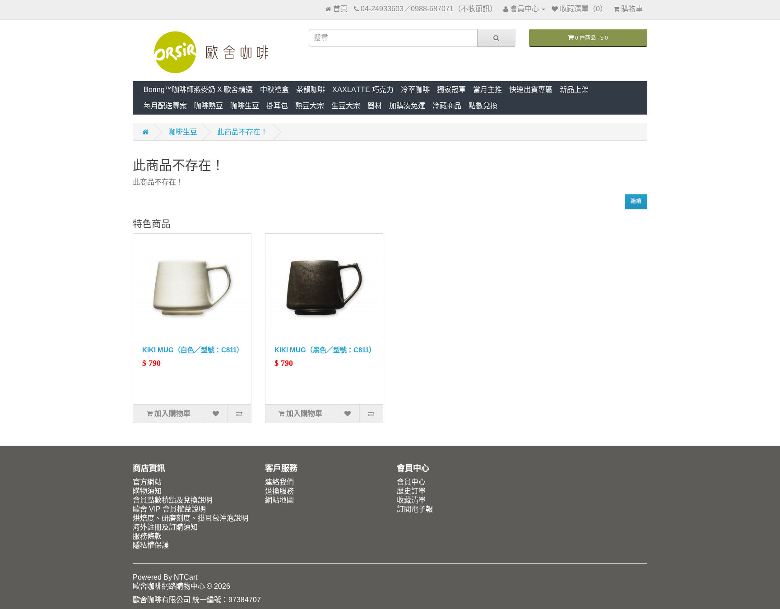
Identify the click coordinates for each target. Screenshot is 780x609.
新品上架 (574, 89)
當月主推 (487, 89)
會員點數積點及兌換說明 (172, 500)
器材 (374, 106)
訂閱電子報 (415, 509)
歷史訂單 (411, 491)
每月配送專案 (165, 106)
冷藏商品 (446, 106)
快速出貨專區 (530, 89)
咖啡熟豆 (208, 106)
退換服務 (279, 491)
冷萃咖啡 (415, 89)
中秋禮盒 (274, 89)
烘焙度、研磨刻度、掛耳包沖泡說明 (190, 518)
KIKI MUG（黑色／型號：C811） (325, 350)
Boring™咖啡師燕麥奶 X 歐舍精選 (198, 89)
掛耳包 (277, 106)
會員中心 (411, 482)
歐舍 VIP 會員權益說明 (169, 509)
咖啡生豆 (244, 106)
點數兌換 (483, 106)
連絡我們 (279, 482)
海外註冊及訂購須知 (165, 527)
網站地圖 (279, 500)
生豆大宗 (345, 106)
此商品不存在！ (242, 132)
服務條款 (147, 536)
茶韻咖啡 (310, 89)
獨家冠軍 (451, 89)
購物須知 (147, 491)
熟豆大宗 (309, 106)
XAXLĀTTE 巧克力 (363, 89)
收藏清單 (411, 500)
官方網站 (147, 482)
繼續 (636, 201)
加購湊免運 (407, 106)
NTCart (185, 577)
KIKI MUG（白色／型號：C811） (192, 350)
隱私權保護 (151, 545)
